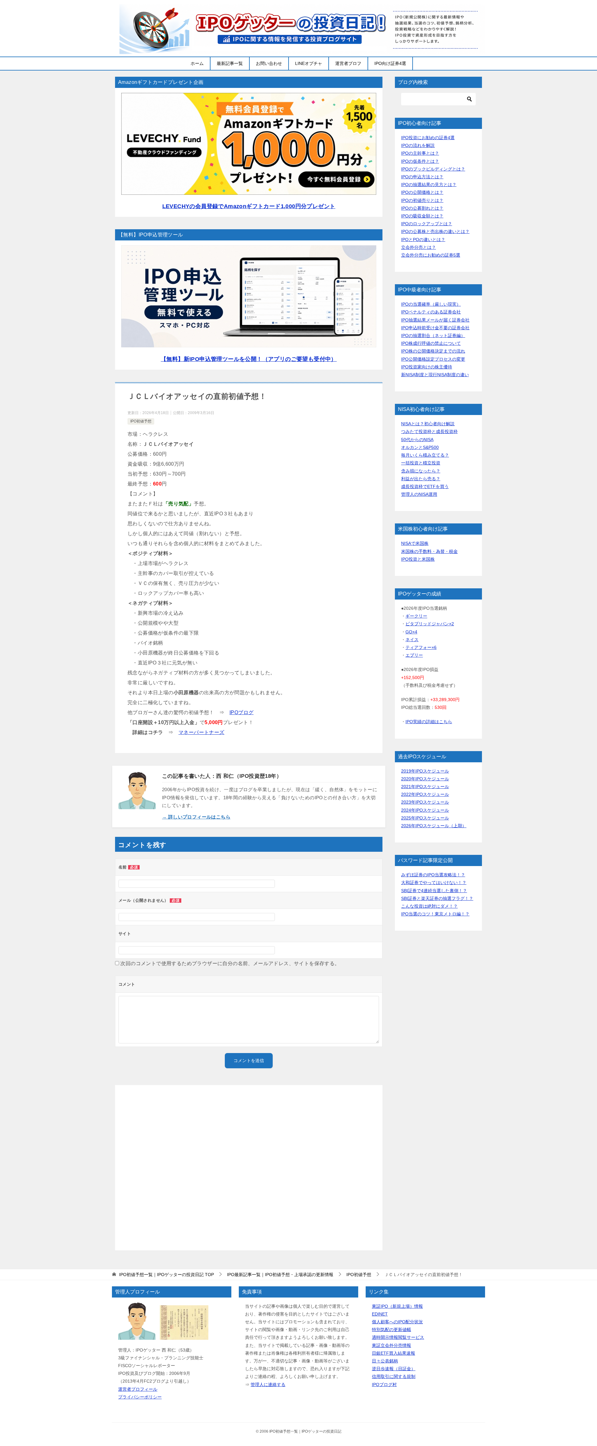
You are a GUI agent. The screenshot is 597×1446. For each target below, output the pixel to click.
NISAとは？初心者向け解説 (428, 423)
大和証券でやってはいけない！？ (433, 882)
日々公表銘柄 (385, 1360)
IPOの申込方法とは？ (422, 176)
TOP (166, 1274)
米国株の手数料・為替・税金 (429, 551)
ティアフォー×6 (421, 647)
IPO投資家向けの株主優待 (426, 366)
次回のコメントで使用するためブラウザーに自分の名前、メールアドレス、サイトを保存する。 (230, 963)
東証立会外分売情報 (391, 1345)
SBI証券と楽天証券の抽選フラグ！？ (437, 898)
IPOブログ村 (384, 1384)
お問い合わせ (269, 63)
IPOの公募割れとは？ (422, 208)
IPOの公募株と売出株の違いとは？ (435, 231)
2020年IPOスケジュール (425, 778)
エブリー (414, 655)
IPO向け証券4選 (390, 63)
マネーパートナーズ (201, 732)
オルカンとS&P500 (420, 447)
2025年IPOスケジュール (425, 817)
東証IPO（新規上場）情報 (397, 1306)
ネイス (412, 639)
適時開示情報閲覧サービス (398, 1337)
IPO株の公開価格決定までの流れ (433, 351)
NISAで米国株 (414, 543)
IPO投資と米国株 (418, 559)
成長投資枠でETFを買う (425, 486)
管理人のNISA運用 (419, 494)
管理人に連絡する (268, 1384)
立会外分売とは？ (418, 247)
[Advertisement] (248, 1167)
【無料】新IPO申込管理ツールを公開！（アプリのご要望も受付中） (249, 359)
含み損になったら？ (420, 470)
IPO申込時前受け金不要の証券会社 (435, 327)
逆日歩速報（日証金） (393, 1368)
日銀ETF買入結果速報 (393, 1353)
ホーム (197, 63)
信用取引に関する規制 (393, 1376)
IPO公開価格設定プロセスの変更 (433, 359)
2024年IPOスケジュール (425, 810)
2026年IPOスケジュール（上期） (433, 825)
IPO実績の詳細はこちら (428, 721)
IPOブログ (241, 712)
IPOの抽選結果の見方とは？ (428, 184)
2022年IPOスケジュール (425, 794)
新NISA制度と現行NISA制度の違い (435, 374)
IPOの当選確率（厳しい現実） (431, 304)
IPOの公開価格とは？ (422, 192)
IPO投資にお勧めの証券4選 (428, 137)
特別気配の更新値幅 (391, 1329)
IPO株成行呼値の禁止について (431, 343)
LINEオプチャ (308, 63)
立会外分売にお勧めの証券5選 (430, 255)
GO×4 (411, 631)
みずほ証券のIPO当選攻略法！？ (433, 874)
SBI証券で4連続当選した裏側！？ (434, 890)
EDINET (380, 1313)
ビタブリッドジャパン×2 (429, 623)
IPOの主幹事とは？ (420, 153)
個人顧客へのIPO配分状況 (397, 1321)
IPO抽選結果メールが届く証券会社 (435, 319)
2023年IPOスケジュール (425, 802)
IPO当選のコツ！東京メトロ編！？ (435, 913)
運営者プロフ (348, 63)
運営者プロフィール (137, 1389)
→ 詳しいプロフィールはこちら (196, 816)
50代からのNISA (417, 439)
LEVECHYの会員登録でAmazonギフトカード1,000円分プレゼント (249, 206)
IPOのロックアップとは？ (426, 223)
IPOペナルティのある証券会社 (431, 311)
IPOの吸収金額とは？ (422, 215)
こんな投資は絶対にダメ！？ (429, 906)
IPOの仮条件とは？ (420, 161)
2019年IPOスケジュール (425, 771)
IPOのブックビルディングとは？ (433, 168)
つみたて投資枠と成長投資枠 (429, 431)
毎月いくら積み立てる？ (425, 455)
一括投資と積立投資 (420, 462)
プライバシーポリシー (140, 1396)
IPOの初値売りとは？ (422, 200)
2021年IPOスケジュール (425, 786)
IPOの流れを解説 (418, 145)
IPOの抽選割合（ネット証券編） (433, 335)
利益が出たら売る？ (420, 478)
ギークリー (416, 616)
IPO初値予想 (140, 421)
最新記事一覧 (230, 63)
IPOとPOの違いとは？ (423, 239)
